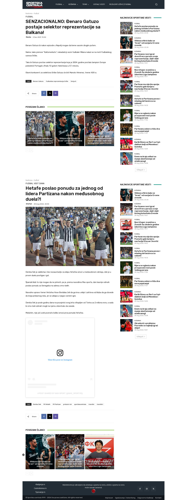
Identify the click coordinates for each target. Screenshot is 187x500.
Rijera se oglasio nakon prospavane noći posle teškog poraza (145, 115)
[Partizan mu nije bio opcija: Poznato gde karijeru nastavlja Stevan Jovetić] (126, 86)
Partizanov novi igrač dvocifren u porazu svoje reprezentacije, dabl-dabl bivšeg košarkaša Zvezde (100, 139)
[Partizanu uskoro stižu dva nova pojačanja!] (126, 129)
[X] (49, 93)
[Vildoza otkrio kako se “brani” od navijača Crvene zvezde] (69, 128)
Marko (28, 37)
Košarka (69, 135)
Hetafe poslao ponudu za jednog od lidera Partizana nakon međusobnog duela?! (40, 140)
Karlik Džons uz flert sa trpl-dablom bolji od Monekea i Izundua (147, 144)
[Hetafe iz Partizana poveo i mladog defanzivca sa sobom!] (126, 101)
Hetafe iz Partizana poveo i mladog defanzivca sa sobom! (147, 101)
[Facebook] (43, 93)
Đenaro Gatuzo (38, 81)
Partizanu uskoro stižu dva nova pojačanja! (147, 130)
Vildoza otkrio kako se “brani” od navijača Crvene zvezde (69, 140)
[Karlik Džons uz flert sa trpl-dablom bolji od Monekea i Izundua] (126, 144)
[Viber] (55, 93)
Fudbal (36, 13)
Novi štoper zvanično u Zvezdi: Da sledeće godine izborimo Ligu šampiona (146, 72)
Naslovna (29, 13)
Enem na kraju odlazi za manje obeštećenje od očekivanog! (145, 158)
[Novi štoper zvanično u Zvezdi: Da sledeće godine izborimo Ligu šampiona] (126, 72)
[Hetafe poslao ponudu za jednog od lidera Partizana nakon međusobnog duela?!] (40, 128)
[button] (157, 4)
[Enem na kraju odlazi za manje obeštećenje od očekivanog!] (126, 158)
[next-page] (31, 150)
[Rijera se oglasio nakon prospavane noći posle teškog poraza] (126, 115)
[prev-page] (27, 150)
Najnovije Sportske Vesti (135, 17)
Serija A (73, 81)
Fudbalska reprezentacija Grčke (57, 81)
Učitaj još (140, 170)
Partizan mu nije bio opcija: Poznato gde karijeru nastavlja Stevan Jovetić (146, 86)
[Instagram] (146, 488)
